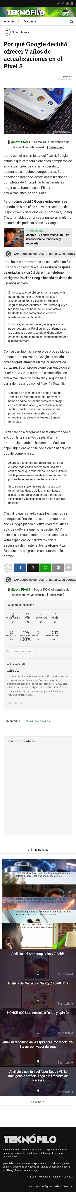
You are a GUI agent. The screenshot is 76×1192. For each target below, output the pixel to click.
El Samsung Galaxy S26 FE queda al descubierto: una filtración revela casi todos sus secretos (43, 913)
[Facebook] (63, 3)
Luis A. (69, 77)
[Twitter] (58, 3)
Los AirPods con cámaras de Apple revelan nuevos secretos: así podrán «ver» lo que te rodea (42, 887)
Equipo (57, 1176)
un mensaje (31, 1170)
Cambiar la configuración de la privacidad (51, 1186)
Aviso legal (44, 1176)
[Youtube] (67, 3)
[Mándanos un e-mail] (16, 704)
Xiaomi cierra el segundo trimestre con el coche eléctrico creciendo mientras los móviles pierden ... (42, 900)
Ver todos (36, 1101)
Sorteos (31, 1176)
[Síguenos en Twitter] (10, 704)
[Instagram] (72, 3)
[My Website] (21, 704)
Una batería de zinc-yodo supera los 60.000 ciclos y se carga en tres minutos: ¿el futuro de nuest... (43, 861)
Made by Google (46, 223)
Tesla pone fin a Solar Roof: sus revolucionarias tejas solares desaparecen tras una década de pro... (43, 874)
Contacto (68, 1176)
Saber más (56, 147)
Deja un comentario (37, 721)
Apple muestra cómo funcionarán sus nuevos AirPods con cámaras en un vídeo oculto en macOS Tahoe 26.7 (44, 926)
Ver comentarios (23, 651)
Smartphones (20, 32)
